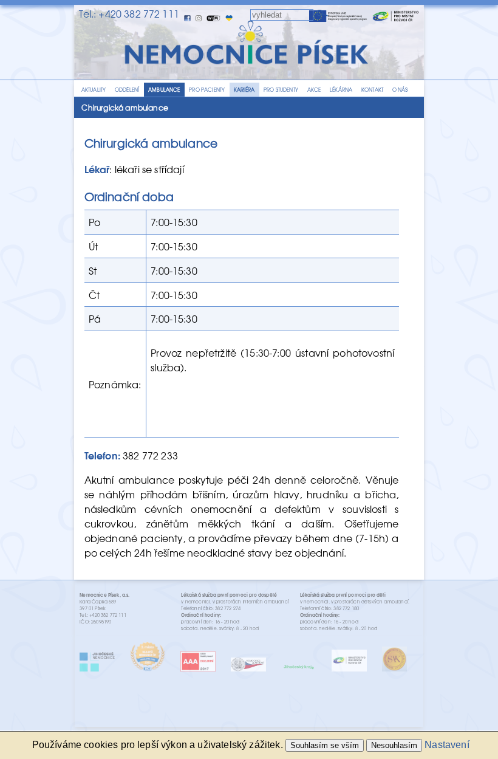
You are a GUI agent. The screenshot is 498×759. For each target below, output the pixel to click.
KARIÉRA (244, 89)
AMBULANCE (164, 89)
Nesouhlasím (394, 745)
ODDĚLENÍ (127, 89)
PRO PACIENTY (207, 89)
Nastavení (447, 745)
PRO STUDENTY (281, 89)
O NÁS (400, 89)
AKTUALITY (93, 89)
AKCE (314, 89)
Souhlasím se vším (324, 745)
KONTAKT (372, 89)
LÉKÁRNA (341, 89)
